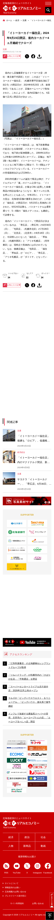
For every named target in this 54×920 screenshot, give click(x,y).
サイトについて (11, 883)
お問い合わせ (38, 903)
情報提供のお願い (12, 887)
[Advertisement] (27, 327)
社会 (43, 837)
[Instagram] (37, 866)
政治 (27, 837)
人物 (10, 846)
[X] (27, 866)
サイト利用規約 (17, 903)
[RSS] (6, 866)
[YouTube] (17, 866)
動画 (43, 846)
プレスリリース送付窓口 (15, 896)
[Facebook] (48, 866)
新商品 (27, 846)
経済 (10, 837)
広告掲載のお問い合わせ (15, 892)
